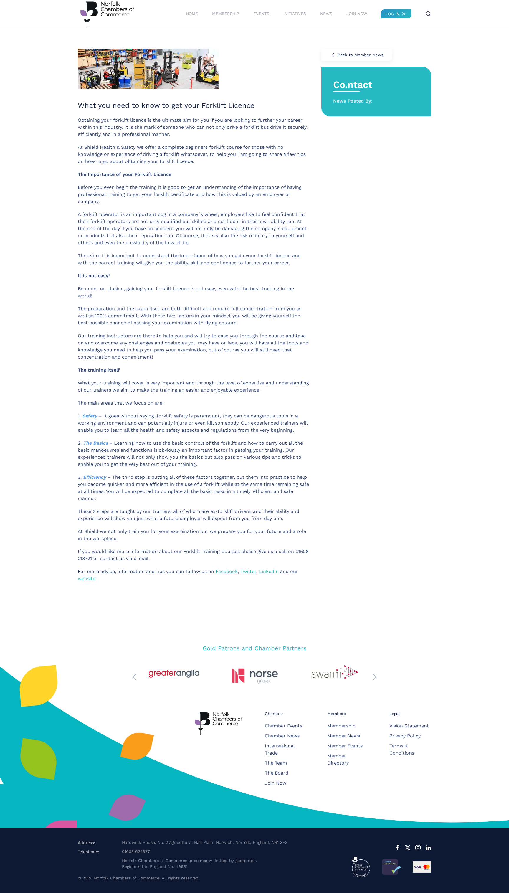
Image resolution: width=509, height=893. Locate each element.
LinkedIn (269, 571)
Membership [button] (225, 13)
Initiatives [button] (294, 13)
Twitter (248, 571)
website (86, 578)
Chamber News (282, 736)
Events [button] (261, 13)
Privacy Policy (405, 736)
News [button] (326, 13)
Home (192, 13)
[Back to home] (107, 14)
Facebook (227, 571)
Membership (341, 726)
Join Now (356, 13)
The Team (276, 763)
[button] (428, 14)
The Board (276, 773)
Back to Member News (360, 54)
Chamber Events (283, 726)
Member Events (345, 746)
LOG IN (392, 13)
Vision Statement (409, 726)
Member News (343, 736)
